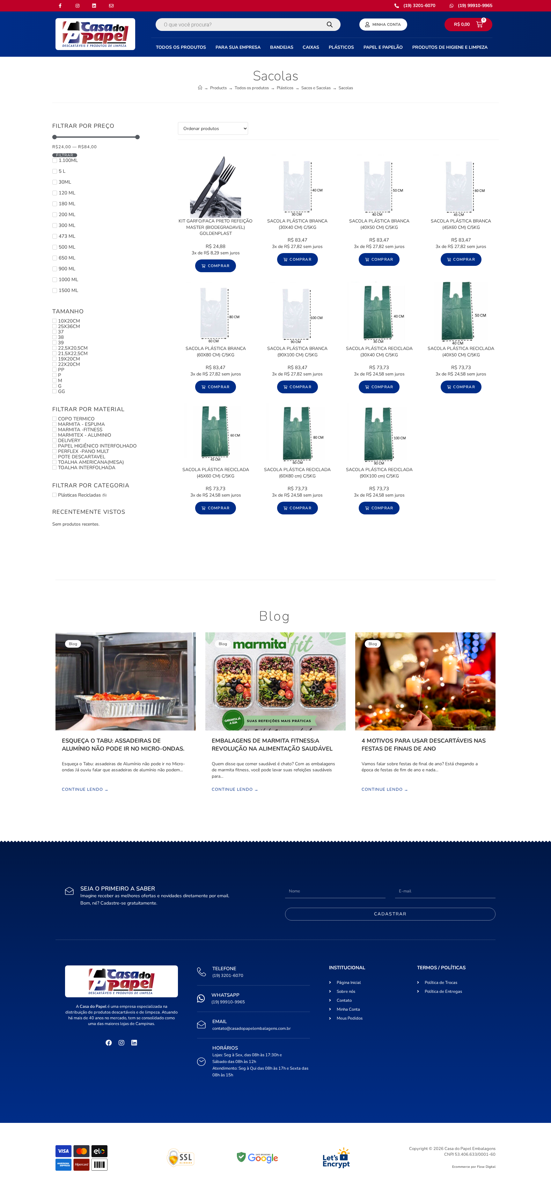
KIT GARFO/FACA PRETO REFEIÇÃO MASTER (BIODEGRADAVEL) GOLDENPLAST (216, 227)
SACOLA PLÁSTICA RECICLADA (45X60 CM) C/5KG (215, 473)
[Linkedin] (134, 1043)
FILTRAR (64, 155)
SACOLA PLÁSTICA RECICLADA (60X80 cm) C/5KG (297, 473)
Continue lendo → (85, 790)
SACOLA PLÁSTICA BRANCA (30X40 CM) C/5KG (297, 224)
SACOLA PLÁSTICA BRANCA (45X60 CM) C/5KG (461, 224)
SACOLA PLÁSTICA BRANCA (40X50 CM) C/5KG (379, 224)
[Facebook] (109, 1043)
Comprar (219, 265)
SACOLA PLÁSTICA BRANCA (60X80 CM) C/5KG (216, 352)
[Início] (200, 88)
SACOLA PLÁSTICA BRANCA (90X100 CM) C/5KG (297, 352)
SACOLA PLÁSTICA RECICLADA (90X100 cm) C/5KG (379, 473)
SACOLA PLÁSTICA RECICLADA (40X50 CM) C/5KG (461, 352)
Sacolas (346, 88)
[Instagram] (121, 1043)
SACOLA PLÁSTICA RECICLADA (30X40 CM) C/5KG (379, 352)
